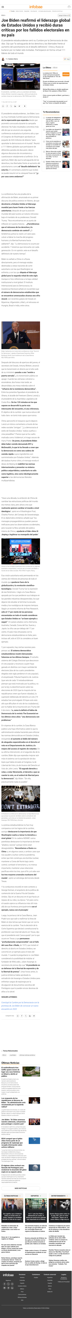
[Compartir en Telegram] (19, 106)
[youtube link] (4, 1287)
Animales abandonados (44, 11)
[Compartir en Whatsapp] (3, 106)
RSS (22, 1300)
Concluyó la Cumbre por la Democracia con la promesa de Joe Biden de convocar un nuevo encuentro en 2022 (20, 1005)
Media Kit (49, 1291)
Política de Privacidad (64, 1281)
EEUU (3, 15)
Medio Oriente (19, 11)
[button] (2, 7)
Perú (22, 1291)
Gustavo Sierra (13, 59)
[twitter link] (8, 1284)
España (22, 1283)
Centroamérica (22, 1294)
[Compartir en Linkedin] (15, 106)
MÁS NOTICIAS (21, 1188)
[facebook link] (4, 1284)
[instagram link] (12, 1284)
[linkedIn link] (12, 1287)
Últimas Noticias (22, 1297)
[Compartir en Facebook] (7, 106)
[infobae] (36, 7)
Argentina (50, 1277)
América (22, 1277)
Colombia (22, 1280)
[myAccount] (69, 6)
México (22, 1289)
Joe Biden (13, 1055)
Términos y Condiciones (63, 1278)
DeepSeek (26, 11)
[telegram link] (8, 1287)
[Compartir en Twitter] (11, 106)
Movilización (33, 11)
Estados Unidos (22, 1286)
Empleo (36, 1277)
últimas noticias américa (27, 1055)
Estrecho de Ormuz (57, 11)
